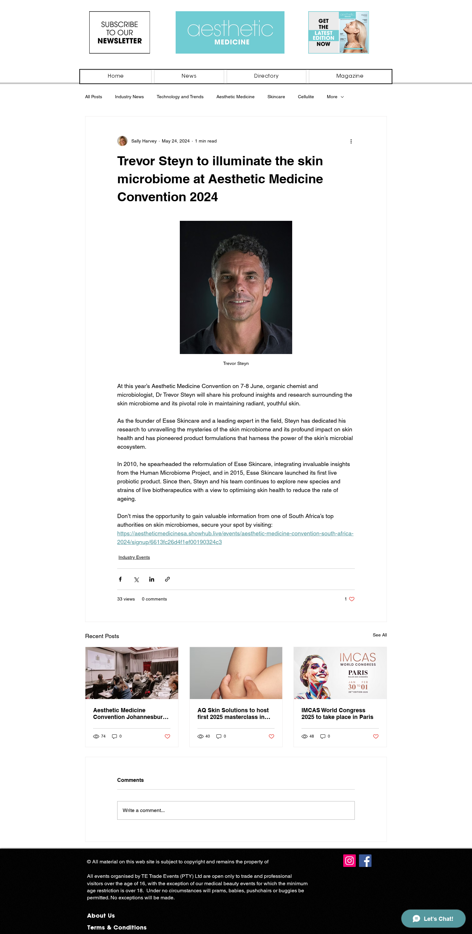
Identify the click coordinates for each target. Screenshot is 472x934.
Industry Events (134, 557)
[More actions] (351, 141)
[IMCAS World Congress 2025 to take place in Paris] (340, 673)
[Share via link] (167, 579)
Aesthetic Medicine (235, 96)
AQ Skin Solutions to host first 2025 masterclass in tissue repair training (233, 713)
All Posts (93, 96)
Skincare (276, 96)
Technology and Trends (180, 96)
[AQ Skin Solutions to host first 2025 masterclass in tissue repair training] (236, 673)
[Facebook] (365, 860)
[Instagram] (349, 860)
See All (380, 634)
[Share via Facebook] (120, 579)
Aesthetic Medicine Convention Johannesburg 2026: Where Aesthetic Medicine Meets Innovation (130, 713)
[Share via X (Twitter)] (136, 579)
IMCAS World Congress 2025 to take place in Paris (337, 713)
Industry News (129, 96)
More (332, 96)
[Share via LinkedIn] (152, 579)
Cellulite (306, 96)
